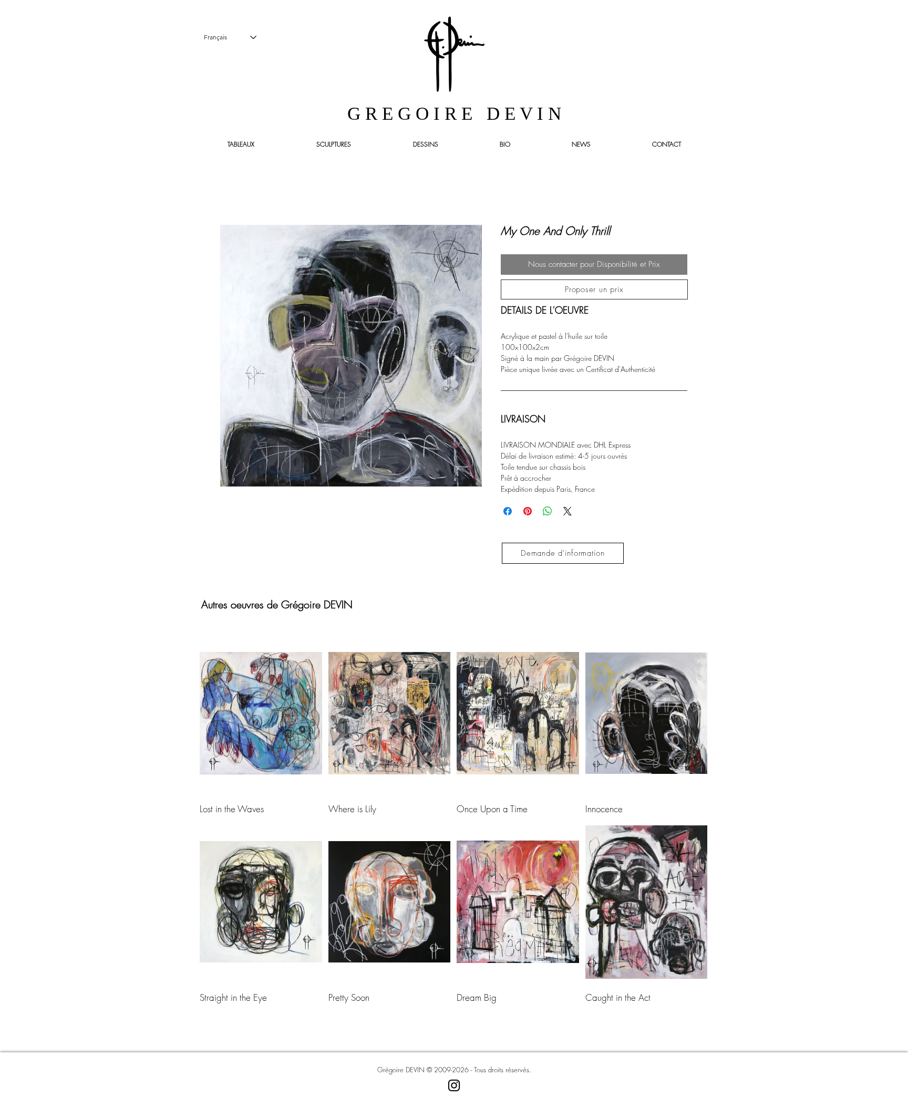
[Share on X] (567, 511)
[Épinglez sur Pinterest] (527, 511)
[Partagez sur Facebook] (507, 511)
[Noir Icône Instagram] (454, 1085)
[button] (594, 289)
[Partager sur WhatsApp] (547, 511)
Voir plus (453, 1026)
